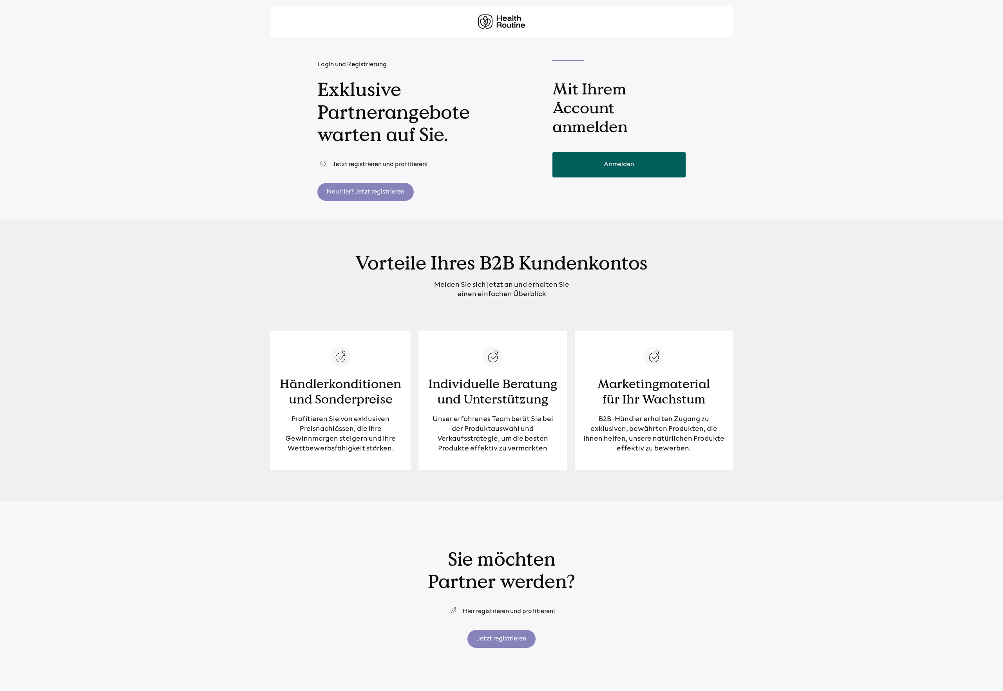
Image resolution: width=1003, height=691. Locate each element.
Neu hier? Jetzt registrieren (365, 192)
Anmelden (619, 164)
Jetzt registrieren (501, 639)
